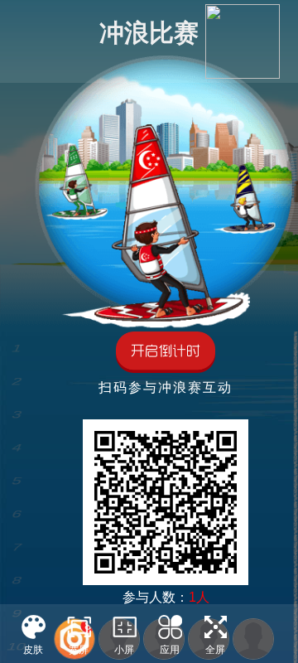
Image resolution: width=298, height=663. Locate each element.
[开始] (165, 354)
